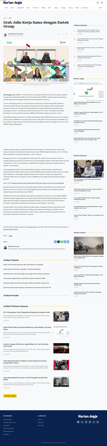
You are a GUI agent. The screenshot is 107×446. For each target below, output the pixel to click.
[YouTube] (89, 422)
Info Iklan (6, 434)
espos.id (40, 419)
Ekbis (28, 7)
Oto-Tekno (36, 7)
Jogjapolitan (20, 7)
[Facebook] (78, 422)
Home (6, 7)
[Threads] (93, 422)
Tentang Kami (7, 419)
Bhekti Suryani (13, 246)
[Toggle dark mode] (102, 2)
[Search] (97, 2)
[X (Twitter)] (82, 422)
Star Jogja (41, 425)
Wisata (43, 7)
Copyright (6, 425)
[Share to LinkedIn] (65, 242)
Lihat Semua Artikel (10, 396)
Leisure (71, 7)
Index (100, 7)
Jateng (56, 7)
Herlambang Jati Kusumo (15, 33)
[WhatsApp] (97, 422)
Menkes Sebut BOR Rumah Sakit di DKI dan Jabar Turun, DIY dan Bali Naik (38, 183)
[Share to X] (58, 242)
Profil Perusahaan (8, 428)
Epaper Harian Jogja (10, 229)
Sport (49, 7)
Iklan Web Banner (8, 431)
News (12, 7)
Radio (77, 7)
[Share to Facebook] (55, 242)
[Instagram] (86, 422)
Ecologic (63, 7)
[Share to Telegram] (68, 242)
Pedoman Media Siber (9, 422)
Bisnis (10, 236)
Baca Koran (85, 7)
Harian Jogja (31, 227)
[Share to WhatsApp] (61, 242)
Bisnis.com (41, 422)
